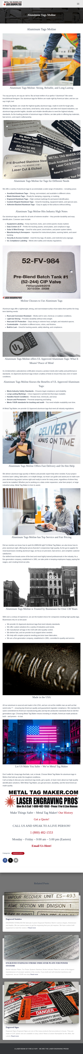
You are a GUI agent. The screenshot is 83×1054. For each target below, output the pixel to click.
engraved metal (18, 853)
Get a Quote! (41, 819)
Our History (65, 812)
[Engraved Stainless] (41, 903)
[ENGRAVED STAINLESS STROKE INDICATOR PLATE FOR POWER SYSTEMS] (41, 947)
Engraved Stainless (14, 919)
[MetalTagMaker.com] (13, 4)
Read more (32, 928)
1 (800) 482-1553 (41, 832)
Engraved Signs (12, 1027)
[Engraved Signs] (41, 1002)
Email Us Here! (41, 845)
